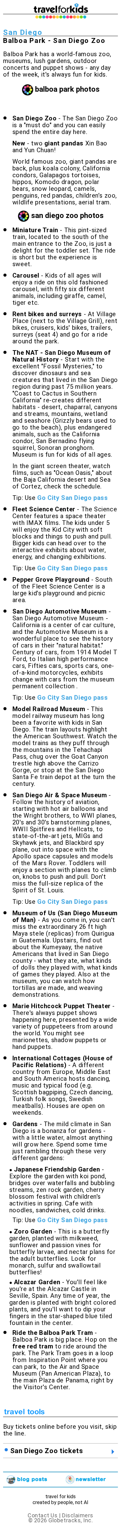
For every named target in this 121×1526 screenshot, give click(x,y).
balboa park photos (67, 89)
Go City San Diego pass (72, 497)
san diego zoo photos (67, 215)
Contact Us (42, 1515)
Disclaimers (77, 1515)
